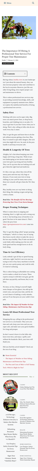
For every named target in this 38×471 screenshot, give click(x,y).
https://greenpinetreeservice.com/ (14, 224)
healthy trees (18, 80)
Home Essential (8, 63)
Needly (4, 60)
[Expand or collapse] (25, 73)
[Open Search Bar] (33, 3)
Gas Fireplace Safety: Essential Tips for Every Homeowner (27, 448)
